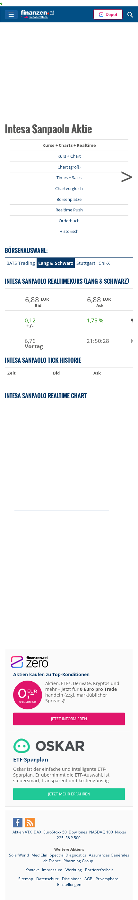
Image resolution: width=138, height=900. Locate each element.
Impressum (52, 869)
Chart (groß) (69, 167)
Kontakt (32, 869)
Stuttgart (85, 263)
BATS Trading (20, 263)
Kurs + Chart (69, 156)
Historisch (69, 231)
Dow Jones (78, 832)
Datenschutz (47, 878)
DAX (37, 832)
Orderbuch (69, 221)
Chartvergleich (69, 188)
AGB (88, 878)
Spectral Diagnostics (68, 855)
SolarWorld (19, 855)
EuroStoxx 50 (55, 832)
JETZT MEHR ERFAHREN (69, 794)
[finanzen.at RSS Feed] (30, 822)
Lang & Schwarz (55, 263)
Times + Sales (69, 177)
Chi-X (104, 263)
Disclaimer (71, 878)
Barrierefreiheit (99, 869)
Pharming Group (78, 861)
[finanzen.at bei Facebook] (17, 822)
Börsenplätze (69, 199)
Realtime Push (69, 210)
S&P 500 (73, 838)
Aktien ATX (22, 832)
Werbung (73, 869)
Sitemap (25, 878)
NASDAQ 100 (101, 832)
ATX (130, 3)
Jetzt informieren (69, 719)
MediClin (39, 855)
